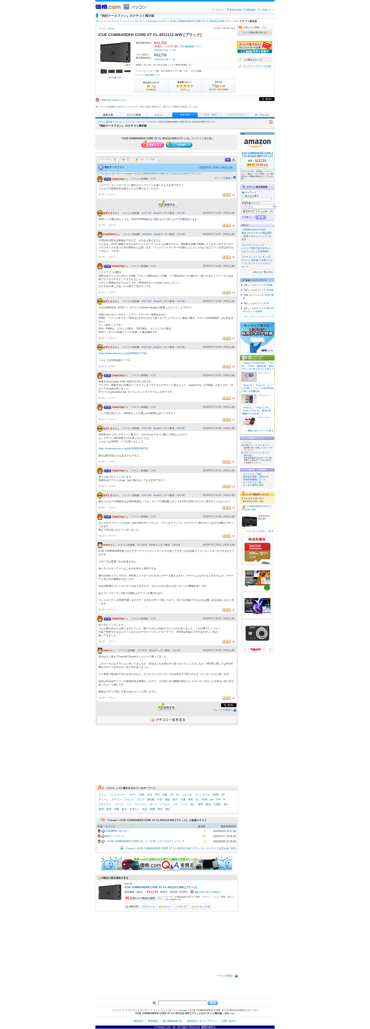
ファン (102, 794)
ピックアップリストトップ (260, 316)
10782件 (142, 544)
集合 (124, 809)
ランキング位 (202, 906)
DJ (177, 794)
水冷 (149, 794)
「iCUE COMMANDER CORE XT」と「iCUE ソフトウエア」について (144, 841)
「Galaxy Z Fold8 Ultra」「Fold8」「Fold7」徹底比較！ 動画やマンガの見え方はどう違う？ (257, 366)
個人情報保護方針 (172, 1021)
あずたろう (109, 213)
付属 (182, 799)
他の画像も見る (115, 77)
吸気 (208, 804)
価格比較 (134, 906)
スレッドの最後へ (223, 178)
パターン (119, 804)
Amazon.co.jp (161, 50)
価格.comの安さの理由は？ (208, 892)
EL (197, 799)
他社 (167, 809)
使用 (108, 809)
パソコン (119, 122)
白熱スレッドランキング (256, 445)
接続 (167, 799)
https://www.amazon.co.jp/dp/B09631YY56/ (122, 353)
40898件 (147, 234)
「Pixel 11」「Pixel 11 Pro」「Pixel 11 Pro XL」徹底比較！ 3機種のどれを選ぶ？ (257, 410)
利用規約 (153, 1021)
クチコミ (183, 906)
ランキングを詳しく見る (260, 531)
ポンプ (140, 799)
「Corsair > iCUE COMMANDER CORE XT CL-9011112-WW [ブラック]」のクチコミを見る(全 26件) (180, 848)
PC (267, 303)
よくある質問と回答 (253, 485)
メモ (174, 804)
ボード (153, 804)
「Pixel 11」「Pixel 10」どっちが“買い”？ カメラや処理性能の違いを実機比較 (257, 388)
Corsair (111, 28)
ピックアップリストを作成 (257, 66)
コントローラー (117, 794)
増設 (160, 809)
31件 (153, 178)
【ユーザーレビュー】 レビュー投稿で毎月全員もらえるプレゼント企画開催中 (256, 248)
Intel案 (269, 285)
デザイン (116, 799)
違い (192, 804)
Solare (106, 544)
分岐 (164, 794)
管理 (200, 804)
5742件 (181, 234)
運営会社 (139, 1021)
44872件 (147, 213)
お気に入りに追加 (147, 160)
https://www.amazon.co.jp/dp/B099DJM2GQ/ (123, 448)
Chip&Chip (118, 179)
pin (211, 799)
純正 (144, 809)
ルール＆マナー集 (252, 482)
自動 (116, 809)
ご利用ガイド (267, 9)
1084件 (176, 544)
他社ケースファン (114, 167)
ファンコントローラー (136, 122)
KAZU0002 (109, 234)
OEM (204, 799)
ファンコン (140, 804)
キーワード (250, 192)
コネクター (105, 804)
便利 (190, 799)
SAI (218, 799)
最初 (101, 809)
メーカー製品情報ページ (148, 75)
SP (223, 794)
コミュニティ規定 (252, 474)
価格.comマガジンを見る (261, 430)
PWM (215, 794)
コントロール (202, 794)
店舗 (164, 65)
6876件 (181, 213)
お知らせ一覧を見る (262, 272)
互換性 (217, 804)
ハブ (129, 804)
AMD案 (269, 290)
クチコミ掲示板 (105, 122)
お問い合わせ (228, 1021)
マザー (133, 794)
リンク (184, 804)
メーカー (165, 804)
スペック (150, 906)
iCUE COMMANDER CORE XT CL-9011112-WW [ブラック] (167, 173)
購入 (226, 804)
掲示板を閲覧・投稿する (255, 476)
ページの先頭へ (225, 975)
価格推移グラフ (193, 46)
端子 (175, 799)
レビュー (166, 906)
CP (171, 794)
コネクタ (187, 794)
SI (224, 799)
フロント (129, 799)
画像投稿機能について (254, 479)
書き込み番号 (252, 196)
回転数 (151, 799)
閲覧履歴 (251, 9)
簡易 (141, 794)
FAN (157, 794)
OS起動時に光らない (117, 830)
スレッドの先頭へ (223, 709)
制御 (152, 809)
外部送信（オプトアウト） (202, 1021)
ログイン (220, 9)
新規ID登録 (235, 9)
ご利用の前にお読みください (113, 100)
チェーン (104, 799)
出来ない (135, 809)
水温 (159, 799)
